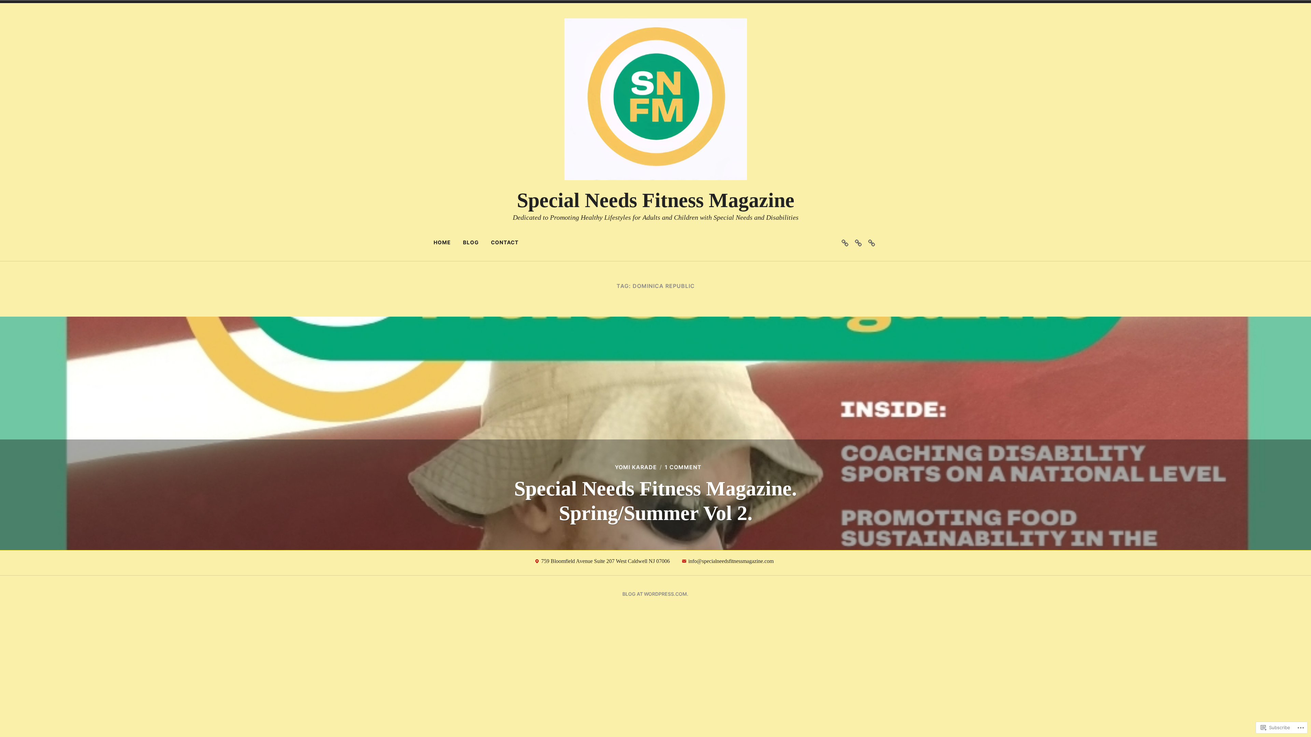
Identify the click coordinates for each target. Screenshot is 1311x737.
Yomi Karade (636, 467)
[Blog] (858, 242)
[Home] (845, 242)
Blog (471, 242)
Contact (505, 242)
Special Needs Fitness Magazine (655, 200)
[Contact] (871, 242)
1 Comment (683, 467)
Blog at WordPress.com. (655, 594)
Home (442, 242)
